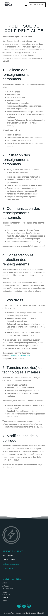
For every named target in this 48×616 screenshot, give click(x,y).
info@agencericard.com (20, 356)
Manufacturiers (7, 589)
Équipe (4, 592)
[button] (26, 5)
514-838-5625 (9, 568)
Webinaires (6, 595)
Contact (5, 598)
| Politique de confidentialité (35, 613)
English (4, 601)
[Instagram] (29, 606)
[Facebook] (24, 606)
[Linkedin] (19, 606)
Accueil (4, 583)
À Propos (5, 586)
